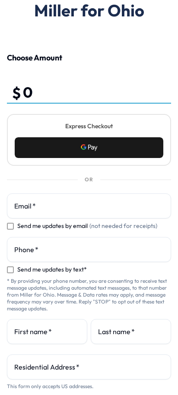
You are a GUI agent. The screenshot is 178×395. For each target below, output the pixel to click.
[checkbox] (10, 226)
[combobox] (89, 367)
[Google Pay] (89, 147)
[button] (89, 147)
